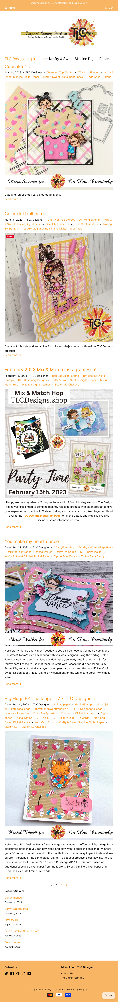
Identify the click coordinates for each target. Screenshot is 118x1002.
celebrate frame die (17, 713)
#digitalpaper (62, 704)
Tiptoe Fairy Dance (65, 556)
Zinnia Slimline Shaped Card (22, 931)
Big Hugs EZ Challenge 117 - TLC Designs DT (51, 698)
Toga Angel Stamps (99, 76)
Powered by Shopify (76, 989)
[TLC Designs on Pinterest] (18, 974)
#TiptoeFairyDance (19, 551)
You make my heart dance (32, 541)
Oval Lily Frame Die (58, 224)
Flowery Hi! (11, 919)
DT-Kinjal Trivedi (63, 717)
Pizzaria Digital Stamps (36, 384)
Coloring (66, 713)
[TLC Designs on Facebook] (12, 974)
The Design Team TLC (72, 977)
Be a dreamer (13, 942)
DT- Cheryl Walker (91, 551)
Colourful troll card (24, 213)
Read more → (13, 199)
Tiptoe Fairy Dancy (92, 556)
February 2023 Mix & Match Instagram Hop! (50, 369)
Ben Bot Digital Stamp (65, 375)
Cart (110, 7)
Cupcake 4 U (18, 66)
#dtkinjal (102, 704)
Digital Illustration (85, 713)
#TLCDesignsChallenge (87, 708)
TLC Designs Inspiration (24, 59)
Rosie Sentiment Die (86, 224)
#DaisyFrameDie (64, 547)
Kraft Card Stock (44, 722)
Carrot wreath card (16, 908)
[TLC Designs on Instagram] (23, 974)
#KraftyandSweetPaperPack (95, 547)
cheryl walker (43, 551)
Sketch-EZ (11, 726)
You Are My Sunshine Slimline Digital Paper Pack (52, 228)
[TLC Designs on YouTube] (29, 974)
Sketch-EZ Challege (67, 384)
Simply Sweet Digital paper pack (63, 76)
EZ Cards (83, 717)
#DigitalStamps (83, 704)
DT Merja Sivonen (88, 72)
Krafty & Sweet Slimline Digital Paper (73, 380)
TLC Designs (58, 989)
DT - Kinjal (42, 717)
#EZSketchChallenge (17, 708)
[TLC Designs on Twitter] (6, 974)
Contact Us (67, 973)
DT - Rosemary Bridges (32, 380)
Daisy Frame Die (66, 551)
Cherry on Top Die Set (59, 72)
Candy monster (14, 897)
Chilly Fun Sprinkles (45, 713)
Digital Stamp (24, 717)
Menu (11, 7)
